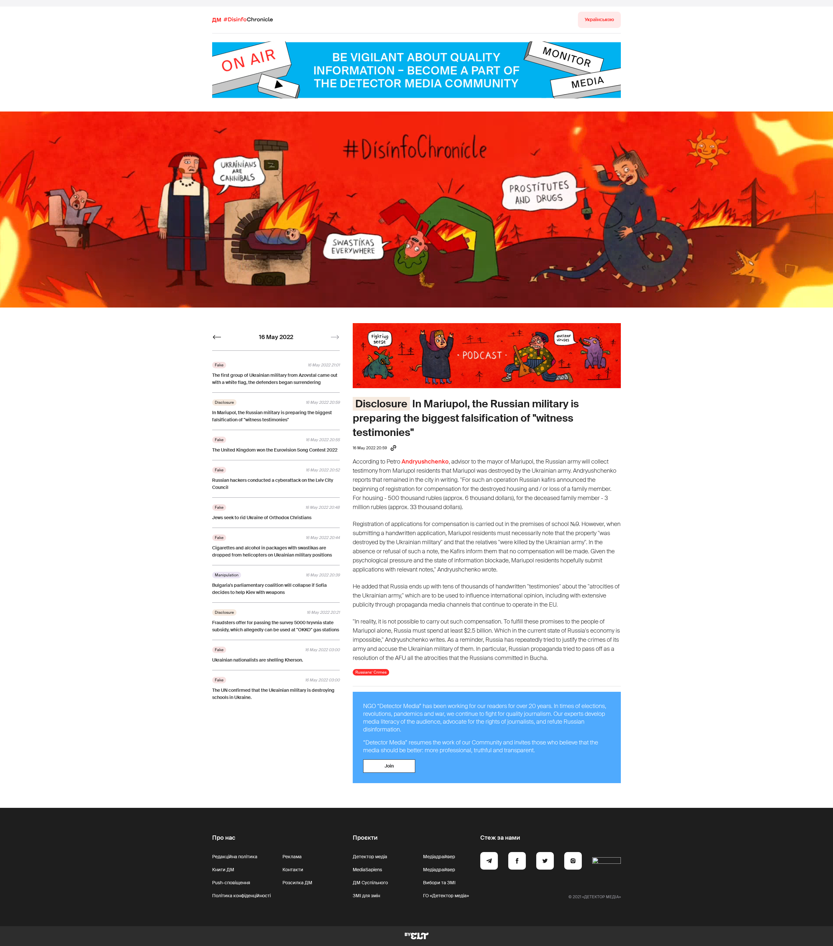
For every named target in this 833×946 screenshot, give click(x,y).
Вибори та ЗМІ (439, 883)
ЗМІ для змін (366, 896)
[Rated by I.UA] (606, 862)
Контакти (292, 870)
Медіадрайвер (439, 857)
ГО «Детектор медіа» (446, 896)
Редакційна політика (234, 857)
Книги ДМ (223, 870)
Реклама (292, 857)
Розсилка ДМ (297, 883)
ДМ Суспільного (370, 883)
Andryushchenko (425, 462)
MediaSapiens (367, 870)
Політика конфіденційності (241, 896)
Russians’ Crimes (371, 672)
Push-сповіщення (231, 883)
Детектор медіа (370, 857)
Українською (599, 19)
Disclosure (381, 404)
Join (389, 766)
